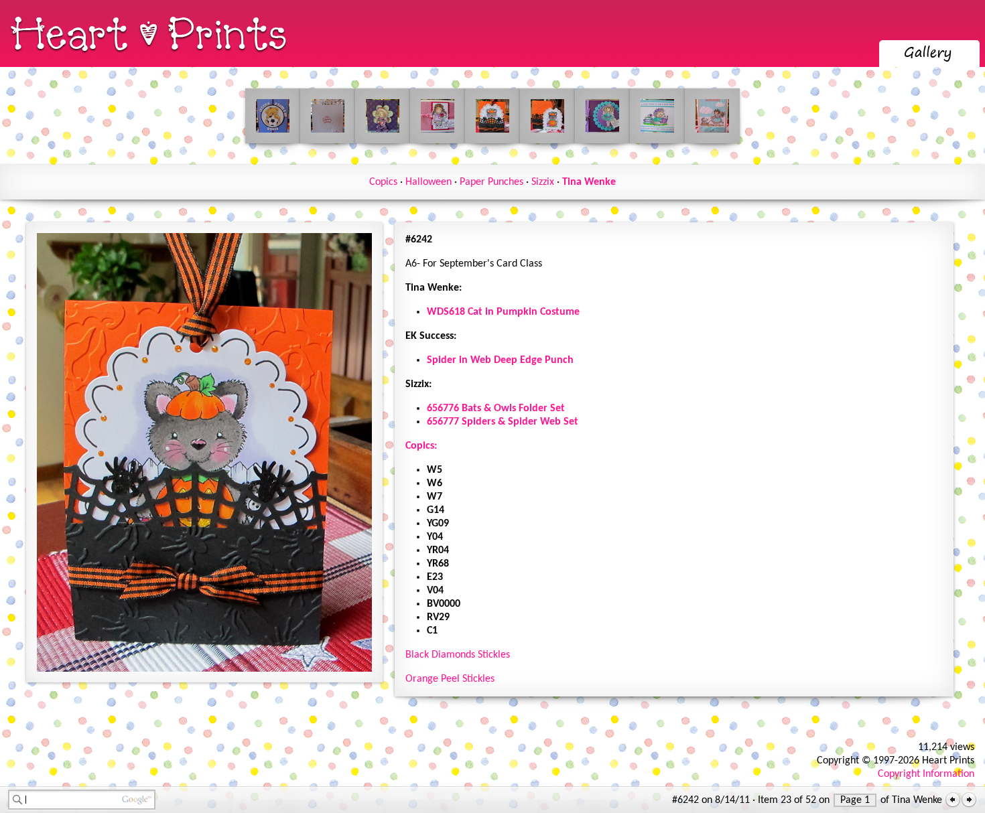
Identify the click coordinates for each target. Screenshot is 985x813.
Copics (383, 182)
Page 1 (855, 800)
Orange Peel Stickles (450, 679)
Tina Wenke (589, 182)
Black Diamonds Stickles (457, 655)
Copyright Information (926, 774)
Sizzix (542, 182)
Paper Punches (491, 182)
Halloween (428, 182)
